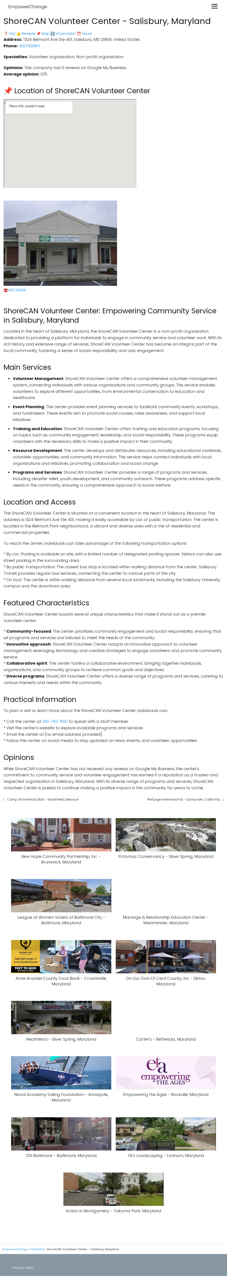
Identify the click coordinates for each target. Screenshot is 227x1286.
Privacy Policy (23, 1268)
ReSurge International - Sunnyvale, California (183, 799)
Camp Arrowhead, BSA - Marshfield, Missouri (43, 799)
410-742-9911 (55, 721)
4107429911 (29, 46)
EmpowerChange (27, 7)
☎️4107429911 (15, 290)
